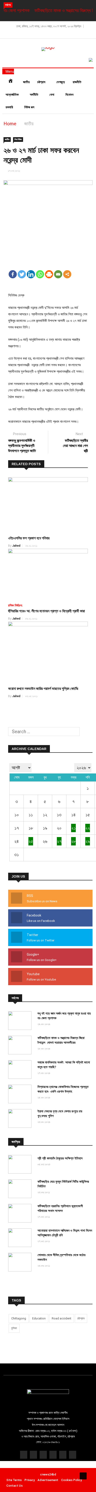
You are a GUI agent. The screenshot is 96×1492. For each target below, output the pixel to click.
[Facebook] (13, 274)
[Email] (58, 274)
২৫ (30, 841)
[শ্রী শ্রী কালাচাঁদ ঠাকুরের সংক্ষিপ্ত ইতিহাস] (21, 1165)
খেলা (52, 94)
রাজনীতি (77, 82)
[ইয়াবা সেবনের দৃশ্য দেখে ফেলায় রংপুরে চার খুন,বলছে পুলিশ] (21, 1119)
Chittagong (18, 1318)
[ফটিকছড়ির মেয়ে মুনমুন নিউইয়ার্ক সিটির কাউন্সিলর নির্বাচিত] (21, 1189)
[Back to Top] (83, 1475)
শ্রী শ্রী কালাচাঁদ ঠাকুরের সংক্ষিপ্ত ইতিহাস (60, 1158)
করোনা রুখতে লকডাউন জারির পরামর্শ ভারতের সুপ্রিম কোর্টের (43, 689)
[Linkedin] (31, 274)
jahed (16, 545)
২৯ (87, 841)
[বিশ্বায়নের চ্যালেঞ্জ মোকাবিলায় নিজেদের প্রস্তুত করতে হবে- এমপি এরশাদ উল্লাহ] (21, 1094)
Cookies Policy (71, 1480)
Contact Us (14, 1485)
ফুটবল (14, 1328)
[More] (67, 274)
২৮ (73, 841)
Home (9, 123)
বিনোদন (69, 94)
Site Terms (14, 1480)
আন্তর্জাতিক (13, 94)
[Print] (49, 274)
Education (39, 1318)
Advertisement (48, 1480)
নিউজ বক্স (29, 107)
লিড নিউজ (18, 139)
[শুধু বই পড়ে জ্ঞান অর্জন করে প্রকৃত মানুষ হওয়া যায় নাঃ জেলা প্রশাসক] (21, 1021)
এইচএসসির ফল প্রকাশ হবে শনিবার (28, 538)
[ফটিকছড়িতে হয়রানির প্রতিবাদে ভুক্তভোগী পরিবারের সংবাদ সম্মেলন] (21, 1214)
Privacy (29, 1480)
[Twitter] (22, 274)
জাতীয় (26, 82)
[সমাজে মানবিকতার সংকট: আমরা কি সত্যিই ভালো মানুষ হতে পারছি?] (21, 1070)
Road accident (61, 1318)
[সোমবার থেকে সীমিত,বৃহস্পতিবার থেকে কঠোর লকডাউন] (21, 1263)
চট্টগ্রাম (41, 82)
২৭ (59, 841)
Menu (9, 71)
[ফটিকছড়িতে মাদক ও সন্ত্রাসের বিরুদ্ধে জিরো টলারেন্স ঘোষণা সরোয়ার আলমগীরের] (21, 1046)
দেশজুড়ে (60, 82)
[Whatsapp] (40, 274)
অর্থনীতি (34, 94)
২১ (73, 828)
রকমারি (10, 107)
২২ (87, 828)
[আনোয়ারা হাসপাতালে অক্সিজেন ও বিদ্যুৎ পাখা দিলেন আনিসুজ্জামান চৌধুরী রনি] (21, 1238)
